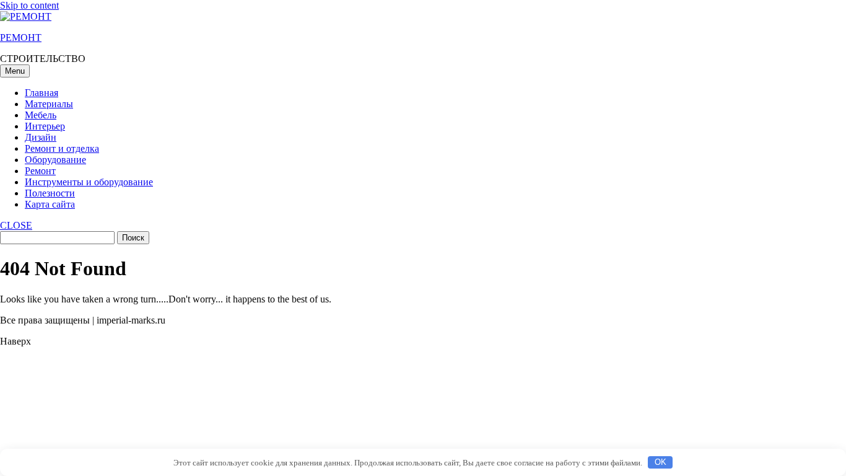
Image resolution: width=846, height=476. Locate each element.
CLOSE (16, 225)
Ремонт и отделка (62, 148)
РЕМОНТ (20, 37)
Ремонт (40, 170)
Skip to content (29, 5)
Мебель (40, 115)
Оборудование (55, 159)
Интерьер (45, 126)
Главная (41, 92)
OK (660, 462)
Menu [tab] (15, 71)
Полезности (50, 193)
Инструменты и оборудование (89, 182)
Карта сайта (50, 204)
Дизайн (40, 137)
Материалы (49, 104)
